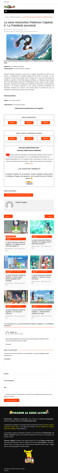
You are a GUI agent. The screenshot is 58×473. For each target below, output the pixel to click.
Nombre (6, 373)
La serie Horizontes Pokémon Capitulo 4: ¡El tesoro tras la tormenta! (42, 277)
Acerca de (6, 2)
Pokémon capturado (10, 31)
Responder (8, 344)
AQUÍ (31, 163)
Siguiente (50, 216)
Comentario (7, 359)
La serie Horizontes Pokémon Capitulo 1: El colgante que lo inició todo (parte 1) (15, 244)
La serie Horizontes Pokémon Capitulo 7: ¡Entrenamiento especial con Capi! (42, 311)
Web (5, 387)
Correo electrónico (9, 380)
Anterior (7, 216)
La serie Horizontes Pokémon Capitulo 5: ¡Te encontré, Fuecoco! (15, 311)
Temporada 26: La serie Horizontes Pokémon (26, 31)
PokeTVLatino (8, 29)
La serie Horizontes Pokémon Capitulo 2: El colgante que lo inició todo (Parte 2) (42, 242)
